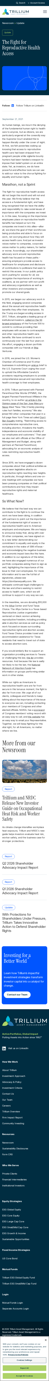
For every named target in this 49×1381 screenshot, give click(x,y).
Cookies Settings (24, 1360)
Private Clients (9, 1173)
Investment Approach (13, 1076)
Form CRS (7, 1154)
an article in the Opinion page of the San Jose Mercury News (22, 403)
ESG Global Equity (11, 1209)
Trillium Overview (11, 1111)
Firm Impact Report (12, 1117)
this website (34, 716)
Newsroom (8, 23)
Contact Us (8, 1093)
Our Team (7, 1099)
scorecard (39, 710)
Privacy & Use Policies (18, 1355)
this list (30, 657)
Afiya (11, 605)
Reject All (24, 1368)
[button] (36, 3)
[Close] (46, 1340)
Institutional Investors (13, 1185)
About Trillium (9, 1070)
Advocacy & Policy (11, 1082)
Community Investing (13, 1123)
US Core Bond (9, 1258)
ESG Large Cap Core (13, 1221)
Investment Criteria (12, 1088)
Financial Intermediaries (14, 1179)
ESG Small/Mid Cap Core (15, 1227)
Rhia (36, 347)
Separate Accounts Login (15, 1308)
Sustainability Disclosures (15, 1148)
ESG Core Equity (10, 1215)
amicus (34, 365)
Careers (6, 1105)
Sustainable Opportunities (15, 1239)
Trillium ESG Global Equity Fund (18, 1277)
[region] (24, 1358)
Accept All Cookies (24, 1376)
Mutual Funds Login (12, 1302)
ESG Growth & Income (14, 1233)
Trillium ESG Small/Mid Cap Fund (19, 1283)
